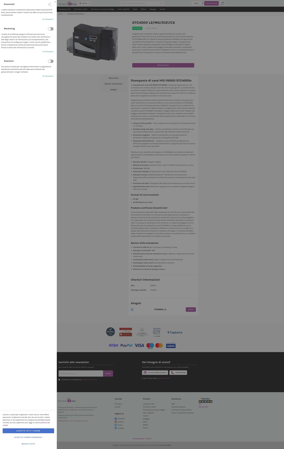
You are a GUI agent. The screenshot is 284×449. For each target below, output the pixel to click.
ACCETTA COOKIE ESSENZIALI (28, 437)
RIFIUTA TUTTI (28, 444)
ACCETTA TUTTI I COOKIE (28, 431)
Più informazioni (47, 19)
